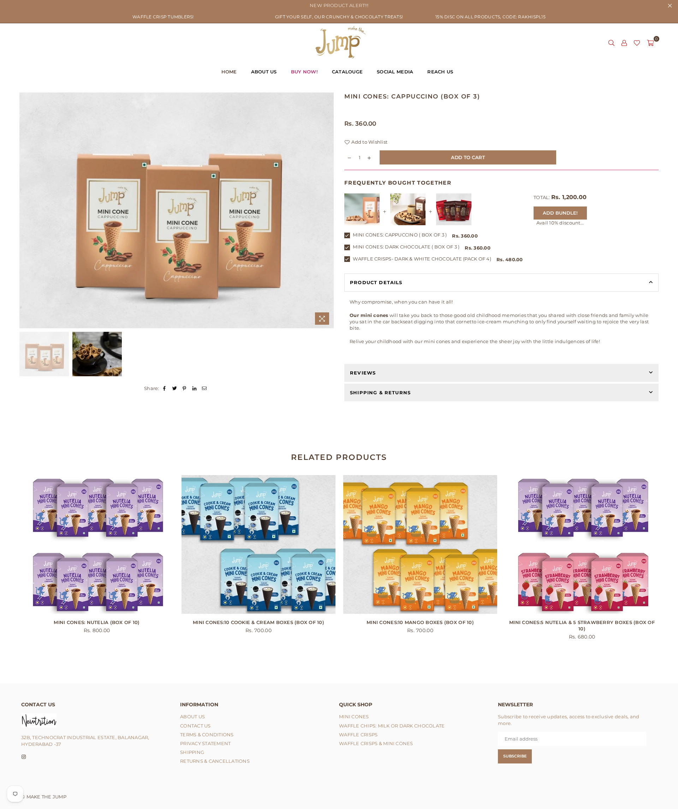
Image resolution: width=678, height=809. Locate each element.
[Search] (611, 42)
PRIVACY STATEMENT (205, 743)
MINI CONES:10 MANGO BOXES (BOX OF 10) (420, 622)
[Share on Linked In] (194, 388)
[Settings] (624, 42)
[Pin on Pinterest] (184, 388)
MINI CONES (354, 716)
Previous (25, 210)
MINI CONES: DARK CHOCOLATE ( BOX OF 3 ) (405, 247)
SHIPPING (192, 752)
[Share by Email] (204, 388)
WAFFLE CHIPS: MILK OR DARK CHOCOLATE (392, 726)
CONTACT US (195, 726)
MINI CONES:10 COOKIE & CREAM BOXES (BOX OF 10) (258, 622)
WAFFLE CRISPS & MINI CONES (376, 743)
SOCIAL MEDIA (395, 71)
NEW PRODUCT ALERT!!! (339, 5)
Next (327, 210)
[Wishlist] (636, 42)
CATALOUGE (347, 71)
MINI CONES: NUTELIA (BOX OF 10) (96, 622)
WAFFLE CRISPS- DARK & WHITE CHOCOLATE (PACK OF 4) (421, 259)
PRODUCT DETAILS (376, 282)
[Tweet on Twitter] (174, 388)
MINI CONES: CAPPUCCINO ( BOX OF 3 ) (399, 235)
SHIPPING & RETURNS (380, 392)
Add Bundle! (560, 213)
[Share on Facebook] (164, 388)
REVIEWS (363, 373)
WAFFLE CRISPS (358, 734)
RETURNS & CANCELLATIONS (215, 761)
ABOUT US (264, 71)
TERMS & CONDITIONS (207, 734)
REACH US (440, 71)
